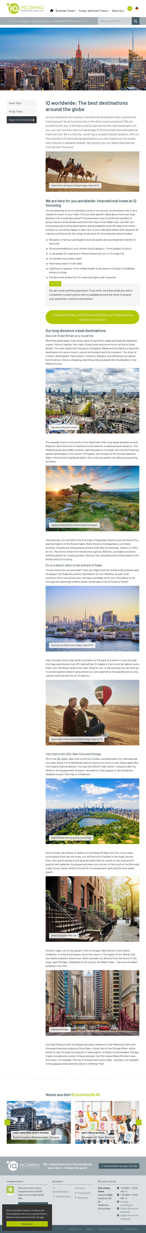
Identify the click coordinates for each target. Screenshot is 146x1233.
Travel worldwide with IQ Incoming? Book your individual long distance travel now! (92, 317)
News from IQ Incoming (21, 119)
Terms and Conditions (108, 1229)
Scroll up (75, 1229)
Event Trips (15, 103)
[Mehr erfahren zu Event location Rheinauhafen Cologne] (39, 1122)
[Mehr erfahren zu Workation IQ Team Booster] (107, 1122)
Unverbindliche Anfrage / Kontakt (119, 1166)
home (52, 11)
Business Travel (65, 10)
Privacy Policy (130, 1229)
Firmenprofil (84, 1193)
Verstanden (27, 1223)
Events (81, 1188)
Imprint (89, 1229)
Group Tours (15, 111)
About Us (117, 10)
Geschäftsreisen (60, 1191)
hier (42, 1217)
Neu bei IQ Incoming (41, 21)
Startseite (25, 21)
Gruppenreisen (63, 1196)
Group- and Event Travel (93, 10)
